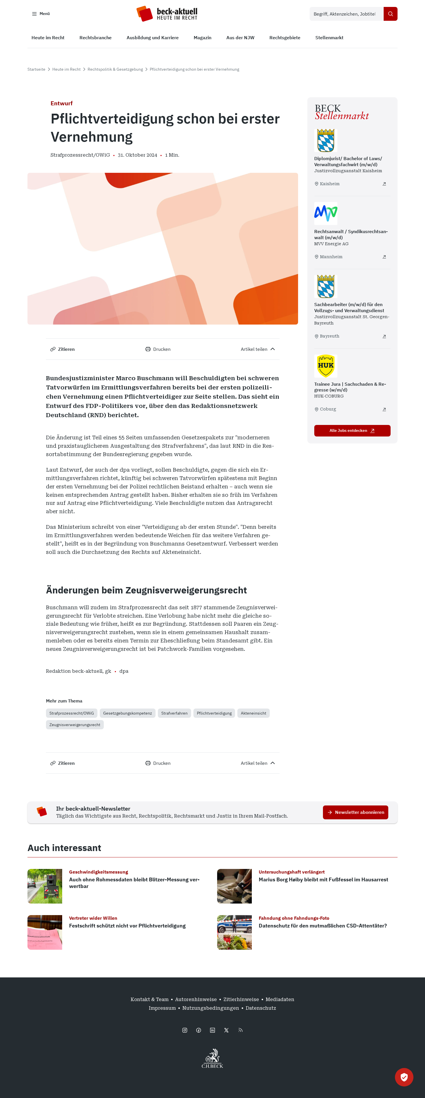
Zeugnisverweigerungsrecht (74, 724)
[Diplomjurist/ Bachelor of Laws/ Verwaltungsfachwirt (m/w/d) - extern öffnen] (384, 183)
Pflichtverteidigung (214, 713)
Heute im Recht (66, 69)
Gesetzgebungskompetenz (127, 713)
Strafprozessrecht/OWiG (71, 713)
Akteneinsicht (253, 713)
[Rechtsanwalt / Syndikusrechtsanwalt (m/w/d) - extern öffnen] (384, 256)
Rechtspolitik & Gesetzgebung (115, 69)
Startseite (36, 69)
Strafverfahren (174, 713)
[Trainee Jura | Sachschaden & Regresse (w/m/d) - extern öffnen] (384, 409)
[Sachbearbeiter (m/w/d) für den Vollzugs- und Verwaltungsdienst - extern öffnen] (384, 336)
